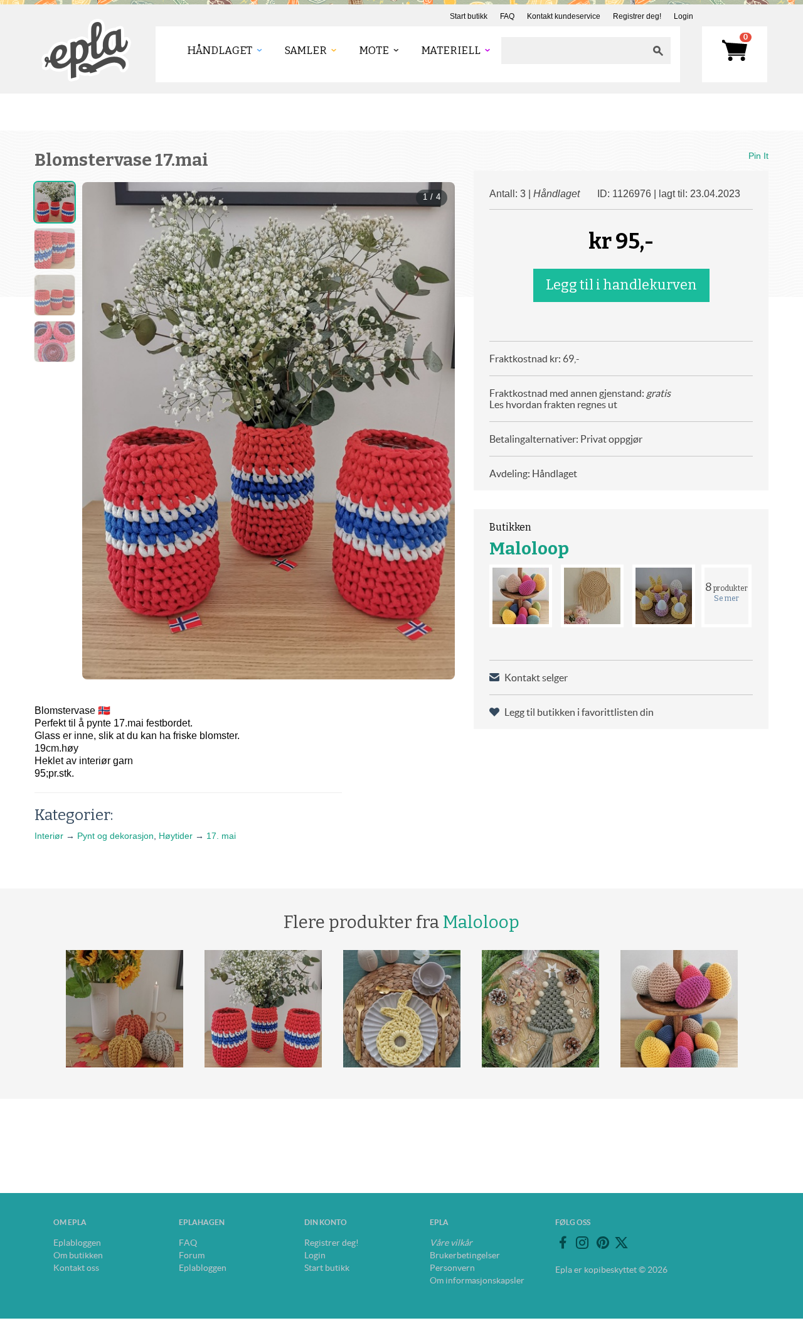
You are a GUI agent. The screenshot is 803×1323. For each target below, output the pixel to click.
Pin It (758, 156)
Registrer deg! (637, 16)
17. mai (221, 836)
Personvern (452, 1268)
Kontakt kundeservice (563, 16)
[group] (268, 430)
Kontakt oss (76, 1268)
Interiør (49, 836)
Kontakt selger (536, 677)
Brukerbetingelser (465, 1255)
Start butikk (468, 16)
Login (683, 16)
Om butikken (78, 1255)
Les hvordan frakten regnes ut (553, 404)
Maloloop (529, 548)
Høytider (176, 836)
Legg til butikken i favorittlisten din (579, 712)
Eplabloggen (77, 1243)
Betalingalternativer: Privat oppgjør (565, 439)
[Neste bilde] (434, 431)
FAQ (507, 16)
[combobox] (573, 50)
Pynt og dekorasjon (115, 836)
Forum (192, 1255)
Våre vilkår (451, 1243)
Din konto (325, 1222)
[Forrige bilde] (103, 431)
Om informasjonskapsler (477, 1280)
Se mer (726, 598)
